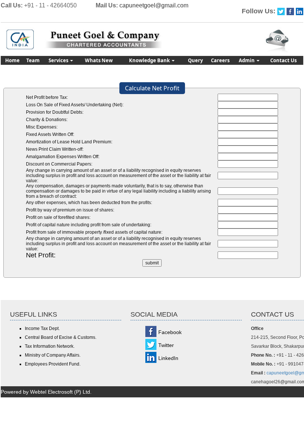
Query (195, 60)
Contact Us (283, 60)
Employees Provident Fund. (52, 364)
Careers (220, 60)
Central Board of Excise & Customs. (60, 337)
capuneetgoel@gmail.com (153, 5)
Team (33, 60)
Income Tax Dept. (42, 328)
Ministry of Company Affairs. (52, 355)
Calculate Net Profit (152, 88)
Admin (247, 60)
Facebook (170, 332)
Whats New (99, 60)
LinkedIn (168, 358)
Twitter (166, 345)
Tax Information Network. (50, 346)
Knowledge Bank (150, 60)
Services (59, 60)
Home (12, 60)
